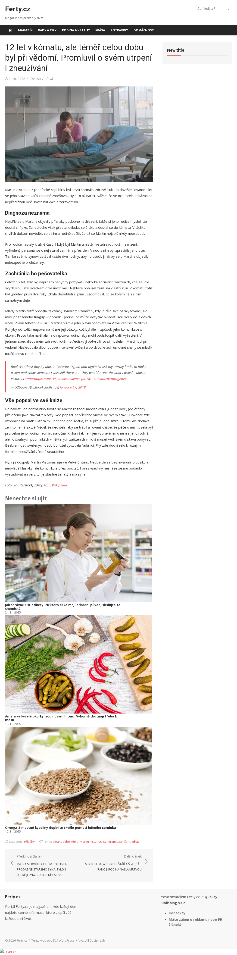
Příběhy (29, 841)
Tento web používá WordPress (53, 940)
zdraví (135, 841)
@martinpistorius (38, 378)
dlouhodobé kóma (65, 841)
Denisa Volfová (41, 78)
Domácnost (144, 30)
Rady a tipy (47, 30)
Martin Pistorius (91, 841)
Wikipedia (59, 485)
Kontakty (177, 913)
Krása (100, 30)
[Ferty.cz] (10, 30)
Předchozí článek (42, 865)
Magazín (25, 30)
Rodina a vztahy (76, 30)
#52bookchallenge (66, 378)
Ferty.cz (17, 9)
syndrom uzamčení (116, 841)
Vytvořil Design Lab (91, 940)
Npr (47, 485)
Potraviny (119, 30)
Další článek (113, 862)
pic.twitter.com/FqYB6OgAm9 (103, 378)
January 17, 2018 (73, 387)
